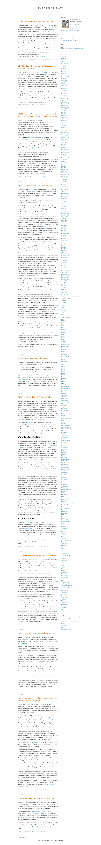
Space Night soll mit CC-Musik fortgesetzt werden (36, 798)
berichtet (43, 804)
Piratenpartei (64, 494)
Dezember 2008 (65, 294)
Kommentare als (66, 629)
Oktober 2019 (64, 88)
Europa (63, 381)
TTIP (62, 565)
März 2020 (63, 83)
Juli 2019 (63, 90)
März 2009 (63, 289)
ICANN (63, 423)
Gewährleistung (65, 402)
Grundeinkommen (65, 410)
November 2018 (65, 103)
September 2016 (65, 137)
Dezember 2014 (65, 173)
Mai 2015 (63, 164)
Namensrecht (64, 472)
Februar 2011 (64, 250)
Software (63, 533)
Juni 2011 (63, 243)
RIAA (62, 516)
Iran (62, 430)
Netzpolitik (63, 477)
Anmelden (63, 625)
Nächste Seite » (22, 837)
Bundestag (63, 329)
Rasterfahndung (65, 511)
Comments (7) (41, 349)
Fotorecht (63, 391)
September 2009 (65, 279)
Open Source (64, 484)
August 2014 (64, 179)
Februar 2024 (64, 60)
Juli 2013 (63, 201)
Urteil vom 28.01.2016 (39, 72)
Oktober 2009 (64, 277)
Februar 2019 (64, 98)
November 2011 (65, 235)
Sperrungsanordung (66, 541)
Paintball (63, 488)
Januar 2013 (64, 211)
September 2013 (65, 198)
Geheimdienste (64, 395)
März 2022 (63, 73)
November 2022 (65, 68)
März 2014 (63, 188)
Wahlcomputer (64, 590)
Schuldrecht (64, 528)
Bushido (63, 332)
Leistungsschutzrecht (66, 450)
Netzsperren (64, 479)
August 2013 (64, 200)
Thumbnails (64, 560)
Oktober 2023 (64, 65)
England (63, 373)
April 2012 (63, 227)
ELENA (63, 371)
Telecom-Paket (64, 553)
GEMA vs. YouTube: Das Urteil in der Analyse (35, 185)
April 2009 (63, 287)
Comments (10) (41, 689)
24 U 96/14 (50, 31)
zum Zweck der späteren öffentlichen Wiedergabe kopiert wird (36, 720)
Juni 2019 (63, 92)
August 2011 (64, 240)
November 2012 (65, 215)
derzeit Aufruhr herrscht (49, 784)
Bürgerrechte (64, 331)
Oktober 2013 (64, 196)
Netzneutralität (64, 476)
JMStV (63, 434)
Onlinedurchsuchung (66, 482)
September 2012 (65, 218)
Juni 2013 (63, 203)
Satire (62, 523)
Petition (63, 491)
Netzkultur (63, 474)
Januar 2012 (64, 232)
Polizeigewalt (64, 499)
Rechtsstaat (64, 513)
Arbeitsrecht (64, 315)
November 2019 (65, 87)
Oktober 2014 (64, 176)
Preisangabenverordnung (67, 503)
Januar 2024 (64, 61)
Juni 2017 (63, 122)
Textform (63, 558)
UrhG (62, 579)
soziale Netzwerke (65, 535)
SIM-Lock (63, 531)
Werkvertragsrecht (65, 595)
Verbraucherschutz (65, 582)
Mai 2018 (63, 112)
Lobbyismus (64, 457)
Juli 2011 (63, 242)
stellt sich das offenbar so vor (32, 742)
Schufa (63, 526)
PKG (62, 496)
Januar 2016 (64, 151)
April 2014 (63, 186)
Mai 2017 (63, 124)
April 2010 (63, 267)
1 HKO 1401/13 (31, 191)
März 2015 (63, 168)
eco (62, 368)
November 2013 (65, 195)
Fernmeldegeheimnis (66, 388)
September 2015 (65, 157)
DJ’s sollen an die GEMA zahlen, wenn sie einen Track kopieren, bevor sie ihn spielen (38, 699)
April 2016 (63, 146)
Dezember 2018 (65, 102)
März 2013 (63, 208)
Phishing (63, 493)
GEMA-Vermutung (35, 827)
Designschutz (64, 353)
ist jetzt (22, 716)
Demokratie (64, 349)
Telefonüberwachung (66, 555)
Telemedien (64, 557)
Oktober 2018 (64, 105)
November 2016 (65, 134)
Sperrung (63, 538)
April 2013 (63, 206)
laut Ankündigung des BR (39, 811)
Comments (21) (41, 789)
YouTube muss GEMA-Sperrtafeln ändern (33, 358)
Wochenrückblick (65, 602)
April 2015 (63, 166)
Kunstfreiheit (64, 449)
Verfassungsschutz (65, 584)
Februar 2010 (64, 270)
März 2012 (63, 228)
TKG (62, 562)
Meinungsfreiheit (65, 467)
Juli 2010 (63, 262)
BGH (62, 322)
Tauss (62, 550)
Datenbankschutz (65, 346)
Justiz (62, 439)
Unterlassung (64, 574)
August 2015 (64, 159)
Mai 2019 (63, 93)
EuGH (62, 380)
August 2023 (64, 66)
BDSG (63, 321)
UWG (62, 580)
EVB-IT (63, 383)
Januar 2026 (64, 55)
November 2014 (65, 174)
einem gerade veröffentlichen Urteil (36, 137)
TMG (62, 563)
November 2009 (65, 275)
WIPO (62, 600)
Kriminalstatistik (65, 445)
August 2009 (64, 281)
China (62, 339)
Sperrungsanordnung (66, 540)
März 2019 (63, 97)
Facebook (63, 385)
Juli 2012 (63, 222)
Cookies (63, 341)
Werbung (63, 594)
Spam (62, 536)
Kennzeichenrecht (65, 440)
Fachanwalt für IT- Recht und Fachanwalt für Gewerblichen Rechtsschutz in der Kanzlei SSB (71, 28)
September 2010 (65, 259)
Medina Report (64, 466)
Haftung (63, 415)
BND (62, 326)
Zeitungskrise (64, 604)
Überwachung (64, 569)
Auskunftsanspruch (66, 317)
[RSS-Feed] (66, 46)
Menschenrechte (65, 469)
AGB (62, 312)
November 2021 (65, 78)
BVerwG (63, 336)
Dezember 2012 (65, 213)
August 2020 (64, 80)
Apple (62, 314)
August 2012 (64, 220)
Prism (62, 506)
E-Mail (63, 363)
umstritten (47, 443)
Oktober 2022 (64, 70)
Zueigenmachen (65, 611)
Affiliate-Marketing (65, 310)
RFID (62, 515)
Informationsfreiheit (66, 427)
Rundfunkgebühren (65, 521)
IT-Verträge (64, 432)
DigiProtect (64, 354)
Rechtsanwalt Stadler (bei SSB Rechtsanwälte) (72, 48)
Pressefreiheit (64, 504)
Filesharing (64, 390)
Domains (63, 358)
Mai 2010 (63, 265)
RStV (62, 518)
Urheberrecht (64, 575)
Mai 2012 (63, 225)
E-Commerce (64, 361)
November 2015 (65, 154)
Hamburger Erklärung (66, 418)
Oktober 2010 (64, 257)
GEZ (62, 403)
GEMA (63, 396)
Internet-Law (50, 8)
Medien (63, 462)
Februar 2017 (64, 129)
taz (62, 552)
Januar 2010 (64, 272)
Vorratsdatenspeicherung (67, 589)
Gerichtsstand (64, 400)
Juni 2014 (63, 183)
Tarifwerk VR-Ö (27, 676)
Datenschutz (64, 348)
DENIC (63, 351)
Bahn (62, 319)
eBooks (63, 366)
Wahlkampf (64, 592)
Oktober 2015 (64, 156)
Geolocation (64, 398)
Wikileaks (63, 599)
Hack (62, 413)
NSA (62, 481)
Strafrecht (63, 545)
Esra (62, 376)
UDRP (63, 570)
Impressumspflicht (65, 425)
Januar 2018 (64, 117)
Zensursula (63, 607)
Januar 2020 (64, 85)
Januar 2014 (64, 191)
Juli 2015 (63, 161)
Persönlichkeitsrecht (66, 489)
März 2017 (63, 127)
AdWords (63, 309)
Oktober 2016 (64, 136)
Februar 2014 (64, 190)
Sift (62, 530)
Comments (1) (41, 104)
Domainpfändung (65, 356)
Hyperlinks (64, 422)
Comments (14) (41, 546)
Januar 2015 (64, 171)
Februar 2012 (64, 230)
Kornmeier (63, 444)
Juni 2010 (63, 264)
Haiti (62, 417)
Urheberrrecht (64, 577)
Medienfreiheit (64, 464)
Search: (64, 615)
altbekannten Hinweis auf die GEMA (47, 568)
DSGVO (63, 359)
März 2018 (63, 114)
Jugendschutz (64, 437)
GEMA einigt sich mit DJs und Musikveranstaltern (36, 633)
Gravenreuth (64, 408)
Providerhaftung (65, 508)
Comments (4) (41, 176)
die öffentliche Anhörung (31, 522)
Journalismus (64, 435)
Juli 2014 (63, 181)
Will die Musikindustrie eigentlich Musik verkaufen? (37, 555)
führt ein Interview (41, 559)
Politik (62, 498)
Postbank (63, 501)
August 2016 (64, 139)
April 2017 (63, 125)
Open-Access (64, 486)
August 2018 (64, 109)
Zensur (63, 606)
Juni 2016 (63, 142)
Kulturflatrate (64, 447)
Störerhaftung (64, 543)
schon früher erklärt (28, 581)
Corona (63, 343)
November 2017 (65, 119)
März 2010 (63, 269)
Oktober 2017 (64, 120)
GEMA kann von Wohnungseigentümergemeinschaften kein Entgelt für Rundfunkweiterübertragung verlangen (37, 115)
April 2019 (63, 95)
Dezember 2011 (65, 233)
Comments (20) (41, 388)
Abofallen (63, 302)
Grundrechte (64, 412)
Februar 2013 (64, 210)
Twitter (63, 567)
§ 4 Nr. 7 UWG (53, 292)
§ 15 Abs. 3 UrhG (36, 148)
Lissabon (63, 452)
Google (63, 407)
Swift (62, 548)
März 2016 (63, 147)
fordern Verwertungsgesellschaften (27, 528)
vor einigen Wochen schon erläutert (45, 671)
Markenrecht (64, 461)
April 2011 (63, 247)
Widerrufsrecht (64, 597)
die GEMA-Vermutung (44, 226)
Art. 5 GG (35, 287)
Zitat (62, 609)
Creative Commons (65, 344)
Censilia (63, 337)
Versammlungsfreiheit (66, 585)
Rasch (62, 509)
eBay (62, 364)
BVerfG (63, 334)
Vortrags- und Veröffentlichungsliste (69, 40)
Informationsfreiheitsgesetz (67, 428)
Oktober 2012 (64, 216)
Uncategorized (64, 572)
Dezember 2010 (65, 254)
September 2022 (65, 71)
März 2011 (63, 249)
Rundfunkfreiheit (65, 520)
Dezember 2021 (65, 76)
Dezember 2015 (65, 152)
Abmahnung (64, 300)
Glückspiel (63, 405)
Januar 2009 (64, 292)
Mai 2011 (63, 245)
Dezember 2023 (65, 63)
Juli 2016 (63, 141)
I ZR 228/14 (21, 140)
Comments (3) (41, 56)
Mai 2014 (63, 184)
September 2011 (65, 238)
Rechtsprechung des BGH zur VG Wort (43, 25)
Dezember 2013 (65, 193)
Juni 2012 (63, 223)
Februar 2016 (64, 149)
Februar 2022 (64, 75)
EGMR (63, 369)
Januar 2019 (64, 100)
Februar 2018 (64, 115)
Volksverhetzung (65, 587)
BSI (62, 327)
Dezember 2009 (65, 274)
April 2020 (63, 82)
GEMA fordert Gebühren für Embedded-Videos (35, 397)
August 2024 (64, 56)
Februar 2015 (64, 169)
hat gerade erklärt (28, 422)
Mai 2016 (63, 144)
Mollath (63, 471)
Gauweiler (63, 393)
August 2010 (64, 260)
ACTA (62, 304)
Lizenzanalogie (64, 456)
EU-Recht (63, 378)
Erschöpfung (64, 375)
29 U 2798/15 (51, 72)
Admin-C (63, 305)
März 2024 (63, 58)
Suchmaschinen (65, 547)
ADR (62, 307)
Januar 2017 (64, 130)
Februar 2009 (64, 291)
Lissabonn (63, 454)
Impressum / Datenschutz (67, 39)
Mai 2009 (63, 286)
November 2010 (65, 255)
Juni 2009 (63, 284)
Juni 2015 (63, 162)
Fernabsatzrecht (65, 386)
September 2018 (65, 107)
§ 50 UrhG (38, 599)
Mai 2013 (63, 205)
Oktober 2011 (64, 237)
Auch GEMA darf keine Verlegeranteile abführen (35, 21)
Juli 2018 (63, 110)
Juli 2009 (63, 282)
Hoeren (63, 420)
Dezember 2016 (65, 132)
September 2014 (65, 178)
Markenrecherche (65, 459)
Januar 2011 (64, 252)
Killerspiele (64, 442)
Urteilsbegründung (50, 201)
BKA (62, 324)
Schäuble (63, 525)
